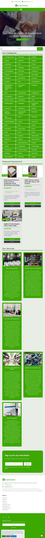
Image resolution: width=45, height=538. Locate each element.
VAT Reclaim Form (6, 504)
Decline (8, 536)
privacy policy (11, 534)
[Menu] (21, 9)
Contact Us (4, 502)
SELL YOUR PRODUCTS (22, 39)
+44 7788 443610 (17, 1)
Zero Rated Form (5, 506)
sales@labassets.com (28, 1)
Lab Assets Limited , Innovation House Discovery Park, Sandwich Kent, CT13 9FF (20, 482)
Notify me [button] (27, 463)
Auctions (4, 501)
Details (12, 206)
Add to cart (12, 203)
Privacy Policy (5, 509)
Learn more (13, 536)
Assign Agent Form (6, 508)
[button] (21, 42)
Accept (4, 536)
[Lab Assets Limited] (9, 479)
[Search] (40, 48)
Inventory (4, 499)
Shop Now (4, 497)
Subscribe (13, 527)
